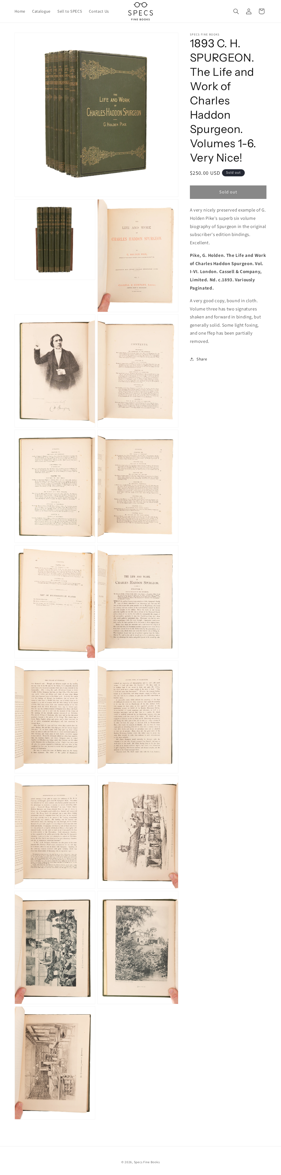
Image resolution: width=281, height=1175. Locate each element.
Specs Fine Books (147, 1162)
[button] (236, 11)
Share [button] (201, 359)
